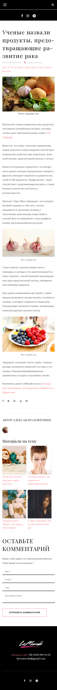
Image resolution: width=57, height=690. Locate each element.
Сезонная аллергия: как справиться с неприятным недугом (39, 480)
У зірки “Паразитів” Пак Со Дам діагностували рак (39, 524)
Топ (41, 67)
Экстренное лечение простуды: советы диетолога (12, 480)
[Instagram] (27, 15)
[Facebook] (22, 15)
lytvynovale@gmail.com (31, 658)
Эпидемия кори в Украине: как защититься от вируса (12, 524)
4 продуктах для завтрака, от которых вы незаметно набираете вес (28, 388)
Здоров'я (31, 67)
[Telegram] (34, 15)
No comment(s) (34, 62)
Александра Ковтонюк (32, 420)
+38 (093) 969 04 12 (39, 654)
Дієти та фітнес (13, 67)
